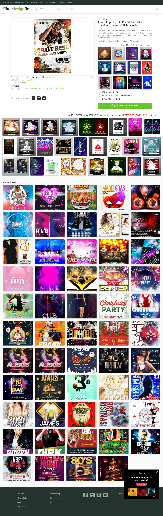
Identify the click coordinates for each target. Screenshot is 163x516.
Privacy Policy (22, 498)
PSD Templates (27, 80)
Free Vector (7, 2)
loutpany (35, 77)
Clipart (70, 2)
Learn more (119, 37)
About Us (20, 494)
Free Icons (43, 2)
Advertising (55, 494)
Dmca (18, 502)
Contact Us (21, 507)
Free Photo (19, 2)
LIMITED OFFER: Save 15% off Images (94, 115)
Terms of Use (55, 498)
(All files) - (111, 99)
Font (62, 2)
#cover (34, 89)
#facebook (59, 89)
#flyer (42, 89)
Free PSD (53, 2)
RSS (51, 502)
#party (49, 89)
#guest (20, 89)
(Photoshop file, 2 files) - (117, 95)
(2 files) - (110, 92)
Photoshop (31, 2)
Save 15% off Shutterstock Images (136, 45)
